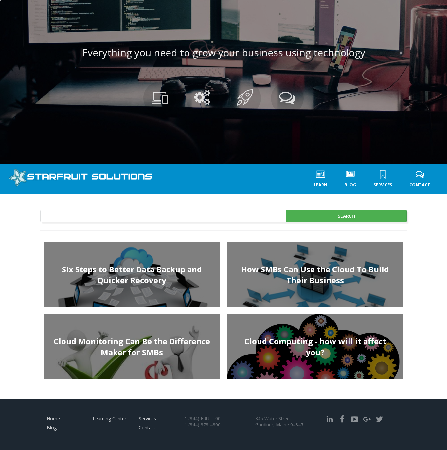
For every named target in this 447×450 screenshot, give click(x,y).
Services (147, 418)
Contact (147, 427)
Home (53, 418)
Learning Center (109, 418)
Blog (52, 427)
